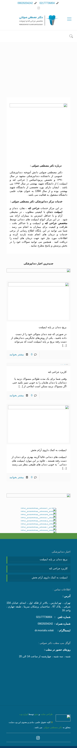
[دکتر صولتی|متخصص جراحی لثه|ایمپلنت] (38, 20)
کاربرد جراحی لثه (57, 371)
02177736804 (47, 3)
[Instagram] (38, 8)
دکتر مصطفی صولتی (52, 727)
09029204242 (25, 3)
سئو (36, 714)
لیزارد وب (23, 714)
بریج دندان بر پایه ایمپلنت (53, 327)
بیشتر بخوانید (16, 354)
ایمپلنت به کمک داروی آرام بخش (49, 450)
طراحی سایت (46, 714)
